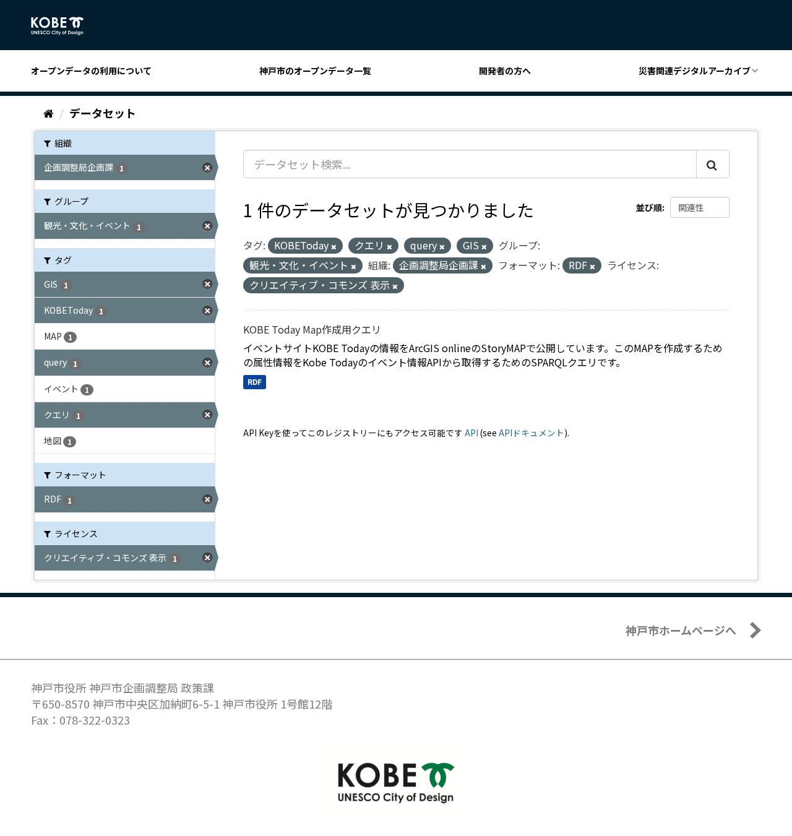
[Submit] (713, 164)
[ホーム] (48, 113)
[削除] (334, 246)
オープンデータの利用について (91, 70)
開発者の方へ (505, 70)
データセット (102, 113)
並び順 (649, 207)
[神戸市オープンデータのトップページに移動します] (64, 26)
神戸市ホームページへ (681, 630)
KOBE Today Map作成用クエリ (312, 329)
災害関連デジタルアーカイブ (695, 70)
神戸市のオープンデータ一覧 (315, 70)
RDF (255, 381)
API (471, 432)
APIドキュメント (531, 432)
